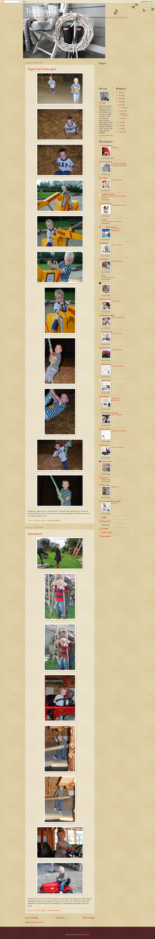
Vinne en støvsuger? (117, 447)
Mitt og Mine (105, 429)
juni (121, 125)
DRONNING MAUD (107, 315)
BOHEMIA (104, 243)
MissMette (104, 259)
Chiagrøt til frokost (116, 261)
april (121, 132)
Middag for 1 (115, 487)
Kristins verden (106, 532)
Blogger (86, 934)
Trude (103, 103)
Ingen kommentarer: (54, 520)
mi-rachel (104, 178)
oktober (122, 107)
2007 (120, 105)
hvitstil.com (105, 348)
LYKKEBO (104, 529)
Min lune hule (106, 299)
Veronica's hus (106, 461)
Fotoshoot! (114, 503)
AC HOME (104, 397)
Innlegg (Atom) (38, 922)
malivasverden (106, 162)
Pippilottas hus (106, 332)
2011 (120, 95)
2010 (120, 99)
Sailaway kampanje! (117, 366)
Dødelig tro (114, 147)
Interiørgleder (106, 536)
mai (121, 128)
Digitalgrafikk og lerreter (118, 205)
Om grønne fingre (116, 350)
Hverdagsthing (106, 146)
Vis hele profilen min (105, 135)
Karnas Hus (105, 525)
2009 (120, 102)
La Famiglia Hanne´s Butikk (111, 501)
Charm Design (106, 203)
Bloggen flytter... (106, 479)
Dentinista (104, 478)
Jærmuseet (35, 533)
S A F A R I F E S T (116, 333)
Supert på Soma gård (42, 68)
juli (121, 122)
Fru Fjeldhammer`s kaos (110, 413)
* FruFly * (104, 220)
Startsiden (60, 918)
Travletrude (41, 10)
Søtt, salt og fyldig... (117, 414)
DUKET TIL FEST (116, 245)
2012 (120, 92)
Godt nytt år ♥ (115, 301)
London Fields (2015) (108, 277)
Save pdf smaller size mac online (111, 221)
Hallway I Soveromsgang (119, 431)
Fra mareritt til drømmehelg (115, 229)
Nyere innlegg (31, 918)
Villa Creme (105, 485)
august (122, 111)
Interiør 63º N (106, 521)
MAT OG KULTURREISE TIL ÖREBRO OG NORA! (119, 164)
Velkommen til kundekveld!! (115, 399)
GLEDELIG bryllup (107, 194)
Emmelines (105, 445)
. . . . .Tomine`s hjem (108, 227)
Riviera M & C (106, 364)
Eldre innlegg (89, 918)
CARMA (104, 517)
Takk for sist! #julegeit (117, 317)
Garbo (103, 276)
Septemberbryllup (116, 180)
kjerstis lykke (106, 380)
